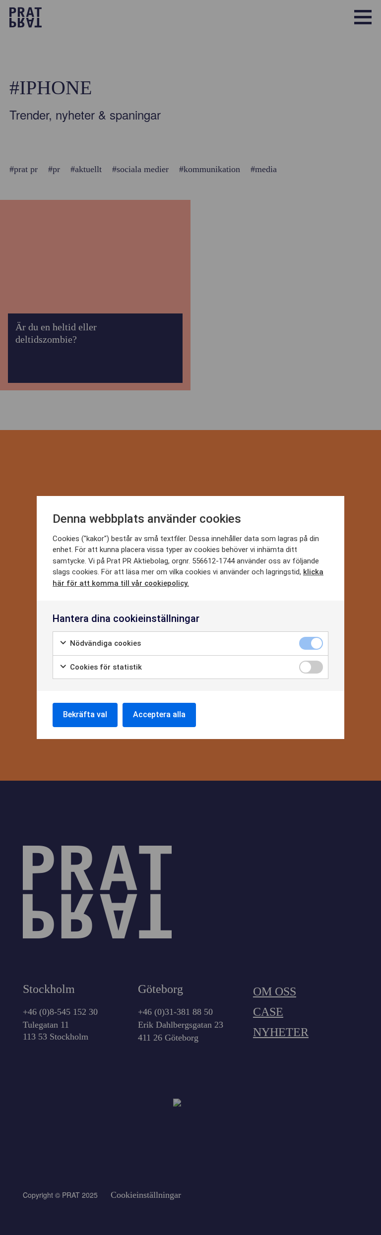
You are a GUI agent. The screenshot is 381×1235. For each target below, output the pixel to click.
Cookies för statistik (105, 667)
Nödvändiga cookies (104, 643)
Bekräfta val (85, 714)
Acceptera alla (159, 714)
